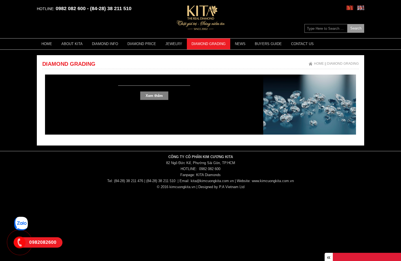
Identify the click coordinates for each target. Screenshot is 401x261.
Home (46, 44)
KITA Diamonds (208, 175)
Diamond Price (141, 44)
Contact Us (302, 44)
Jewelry (173, 44)
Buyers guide (268, 44)
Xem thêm (154, 96)
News (240, 44)
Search (355, 28)
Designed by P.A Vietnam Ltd (221, 187)
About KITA (72, 44)
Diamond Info (105, 44)
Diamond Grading (208, 44)
